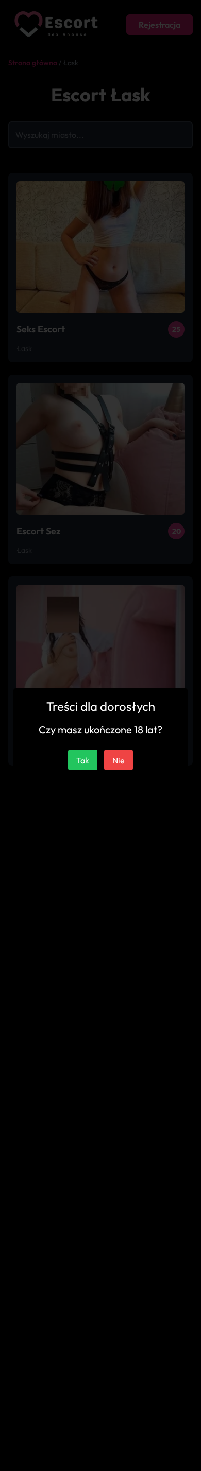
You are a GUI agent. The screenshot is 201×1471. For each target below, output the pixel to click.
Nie (118, 760)
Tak (82, 760)
